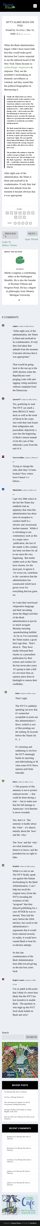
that (27, 477)
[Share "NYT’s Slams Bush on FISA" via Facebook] (7, 213)
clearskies (10, 1160)
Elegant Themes (16, 1223)
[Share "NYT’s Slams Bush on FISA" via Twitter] (11, 213)
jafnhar (9, 1171)
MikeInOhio (17, 490)
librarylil (10, 1148)
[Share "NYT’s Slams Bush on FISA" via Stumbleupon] (16, 217)
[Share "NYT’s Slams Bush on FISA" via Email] (20, 217)
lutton (17, 693)
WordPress (33, 1223)
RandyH (16, 866)
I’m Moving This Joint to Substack (15, 1092)
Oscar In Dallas (18, 457)
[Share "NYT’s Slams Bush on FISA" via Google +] (16, 213)
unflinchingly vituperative (17, 67)
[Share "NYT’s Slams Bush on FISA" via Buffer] (33, 213)
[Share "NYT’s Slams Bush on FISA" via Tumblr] (20, 213)
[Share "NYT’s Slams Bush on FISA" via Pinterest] (24, 213)
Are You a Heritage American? (14, 1097)
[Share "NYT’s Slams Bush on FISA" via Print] (24, 217)
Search (5, 1032)
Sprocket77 (17, 399)
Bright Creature (18, 980)
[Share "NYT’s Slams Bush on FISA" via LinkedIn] (28, 213)
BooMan (20, 30)
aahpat (15, 326)
